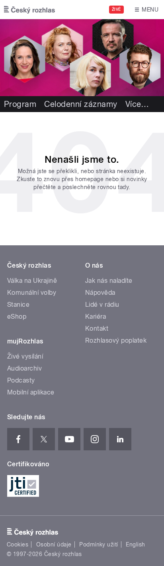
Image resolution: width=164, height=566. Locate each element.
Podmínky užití (98, 544)
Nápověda (100, 292)
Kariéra (95, 316)
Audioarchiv (24, 368)
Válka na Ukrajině (32, 280)
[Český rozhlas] (29, 9)
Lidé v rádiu (102, 304)
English (135, 544)
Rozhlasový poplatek (115, 340)
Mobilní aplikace (31, 392)
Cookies (17, 544)
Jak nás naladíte (109, 280)
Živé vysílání (25, 356)
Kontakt (96, 328)
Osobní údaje (54, 544)
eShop (16, 316)
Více (137, 104)
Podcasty (21, 380)
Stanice (18, 304)
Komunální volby (31, 292)
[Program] (82, 57)
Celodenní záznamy (80, 104)
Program (20, 104)
